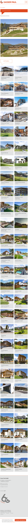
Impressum (2, 513)
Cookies (7, 513)
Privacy (11, 513)
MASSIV (3, 490)
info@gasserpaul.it (4, 486)
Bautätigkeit (2, 7)
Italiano (1, 514)
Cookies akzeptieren (20, 520)
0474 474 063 (4, 483)
